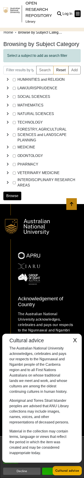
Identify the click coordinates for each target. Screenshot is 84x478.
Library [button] (30, 21)
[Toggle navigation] (78, 13)
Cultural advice (67, 470)
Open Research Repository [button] (39, 9)
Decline (22, 471)
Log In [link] (67, 14)
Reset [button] (61, 70)
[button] (59, 13)
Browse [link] (12, 196)
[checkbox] (14, 79)
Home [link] (8, 32)
